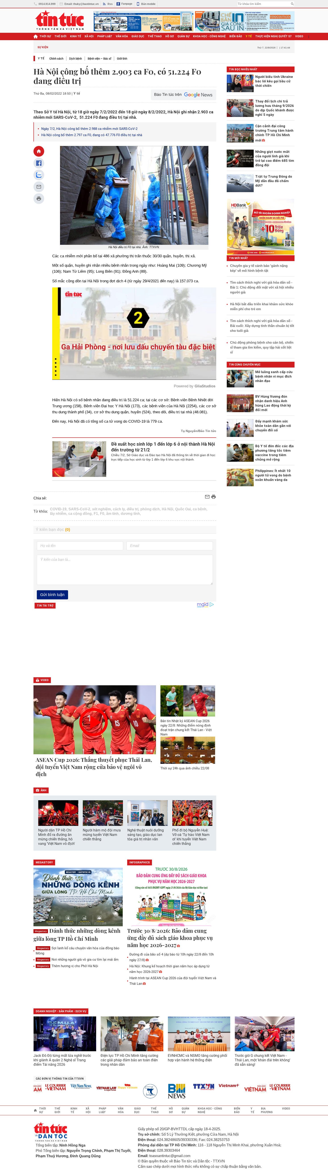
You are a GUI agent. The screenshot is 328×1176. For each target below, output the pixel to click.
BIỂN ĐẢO (235, 36)
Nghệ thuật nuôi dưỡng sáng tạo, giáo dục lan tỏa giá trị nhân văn (145, 834)
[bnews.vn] (151, 1091)
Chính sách (56, 58)
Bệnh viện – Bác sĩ (99, 58)
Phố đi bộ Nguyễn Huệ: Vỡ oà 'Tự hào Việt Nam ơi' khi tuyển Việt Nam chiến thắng (191, 837)
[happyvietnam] (100, 1086)
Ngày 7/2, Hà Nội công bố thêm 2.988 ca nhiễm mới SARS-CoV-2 (89, 129)
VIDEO (299, 36)
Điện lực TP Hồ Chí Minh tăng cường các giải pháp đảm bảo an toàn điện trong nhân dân (129, 1060)
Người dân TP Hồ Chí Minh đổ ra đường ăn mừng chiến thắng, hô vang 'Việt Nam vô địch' (56, 837)
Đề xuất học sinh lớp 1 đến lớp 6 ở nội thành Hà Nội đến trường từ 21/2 (163, 447)
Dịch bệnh (75, 58)
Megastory (41, 931)
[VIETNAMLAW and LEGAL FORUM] (79, 1089)
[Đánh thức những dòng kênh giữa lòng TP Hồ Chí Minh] (78, 897)
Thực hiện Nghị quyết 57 (273, 36)
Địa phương (267, 1110)
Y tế (249, 36)
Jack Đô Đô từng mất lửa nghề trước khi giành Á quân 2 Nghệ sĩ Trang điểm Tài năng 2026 (62, 1060)
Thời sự (45, 36)
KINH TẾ (75, 36)
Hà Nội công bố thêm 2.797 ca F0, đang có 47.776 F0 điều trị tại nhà (91, 135)
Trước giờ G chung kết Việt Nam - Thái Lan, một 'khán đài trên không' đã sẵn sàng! (262, 1060)
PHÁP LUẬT (104, 36)
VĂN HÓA (122, 36)
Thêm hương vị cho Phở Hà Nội (67, 966)
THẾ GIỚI (60, 36)
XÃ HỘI (89, 36)
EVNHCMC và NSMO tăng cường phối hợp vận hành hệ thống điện (197, 1057)
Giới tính (122, 58)
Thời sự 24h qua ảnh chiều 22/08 (184, 768)
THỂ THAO (155, 36)
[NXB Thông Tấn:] (126, 1091)
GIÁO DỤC (137, 36)
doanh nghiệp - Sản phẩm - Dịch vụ (61, 1011)
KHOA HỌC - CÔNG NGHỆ (209, 36)
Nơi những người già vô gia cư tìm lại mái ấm (77, 960)
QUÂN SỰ (183, 36)
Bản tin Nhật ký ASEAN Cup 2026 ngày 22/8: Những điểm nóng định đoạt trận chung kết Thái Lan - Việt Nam (186, 727)
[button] (210, 813)
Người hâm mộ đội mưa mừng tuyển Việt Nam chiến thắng (102, 834)
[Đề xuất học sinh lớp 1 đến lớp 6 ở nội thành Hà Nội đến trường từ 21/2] (79, 459)
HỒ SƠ (169, 36)
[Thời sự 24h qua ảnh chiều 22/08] (187, 750)
